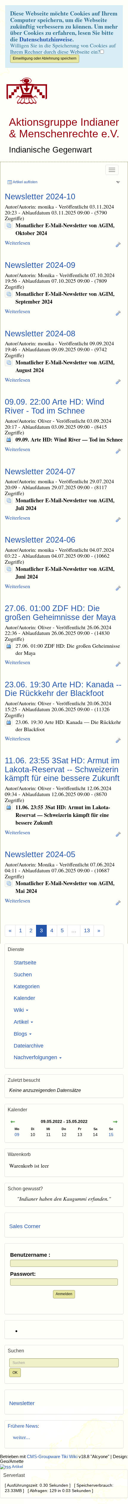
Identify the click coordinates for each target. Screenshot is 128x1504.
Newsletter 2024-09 (40, 265)
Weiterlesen (17, 242)
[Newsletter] (9, 225)
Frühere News (23, 1426)
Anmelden (64, 1294)
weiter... (19, 1437)
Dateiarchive (28, 1046)
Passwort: (23, 1274)
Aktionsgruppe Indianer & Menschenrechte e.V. (64, 128)
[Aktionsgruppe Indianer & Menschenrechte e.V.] (24, 90)
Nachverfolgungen (36, 1057)
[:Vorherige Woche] (12, 1122)
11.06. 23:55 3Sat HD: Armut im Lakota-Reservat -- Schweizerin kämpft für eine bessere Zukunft (62, 769)
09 (17, 1134)
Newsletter (22, 1403)
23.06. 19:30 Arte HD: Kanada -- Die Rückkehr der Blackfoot (63, 689)
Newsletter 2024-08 (40, 333)
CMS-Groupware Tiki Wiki (53, 1456)
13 (87, 930)
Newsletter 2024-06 (40, 539)
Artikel (22, 1022)
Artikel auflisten (25, 182)
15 (111, 1134)
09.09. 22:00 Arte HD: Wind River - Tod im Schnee (54, 406)
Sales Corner (24, 1226)
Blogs (21, 1034)
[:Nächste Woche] (115, 1122)
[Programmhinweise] (9, 439)
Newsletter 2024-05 (40, 854)
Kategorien (27, 986)
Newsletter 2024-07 (40, 471)
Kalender (24, 998)
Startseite (25, 963)
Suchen (23, 975)
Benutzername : (30, 1255)
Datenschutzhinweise (45, 39)
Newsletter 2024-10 (40, 196)
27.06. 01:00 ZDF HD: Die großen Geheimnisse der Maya (60, 613)
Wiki (19, 1010)
